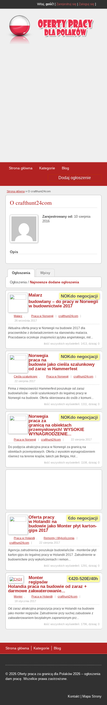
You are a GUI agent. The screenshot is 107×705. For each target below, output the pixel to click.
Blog (65, 168)
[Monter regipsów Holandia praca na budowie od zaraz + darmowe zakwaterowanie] (16, 579)
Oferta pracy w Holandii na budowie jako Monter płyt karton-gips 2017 (63, 524)
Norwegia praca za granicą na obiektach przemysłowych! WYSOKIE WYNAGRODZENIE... (56, 425)
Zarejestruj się (66, 4)
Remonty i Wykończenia (59, 538)
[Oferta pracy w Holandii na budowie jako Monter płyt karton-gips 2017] (18, 520)
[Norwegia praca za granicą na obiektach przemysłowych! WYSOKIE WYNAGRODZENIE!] (18, 420)
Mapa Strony (92, 696)
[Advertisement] (53, 101)
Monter (18, 596)
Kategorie (47, 168)
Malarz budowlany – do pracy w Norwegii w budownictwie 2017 (63, 300)
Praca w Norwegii (42, 315)
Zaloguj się (86, 4)
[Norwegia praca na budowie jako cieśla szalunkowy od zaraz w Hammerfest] (18, 359)
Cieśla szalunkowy (25, 376)
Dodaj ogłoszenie (74, 178)
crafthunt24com (68, 315)
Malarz (18, 315)
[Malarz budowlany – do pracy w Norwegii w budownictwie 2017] (18, 298)
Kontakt (73, 696)
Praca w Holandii (24, 538)
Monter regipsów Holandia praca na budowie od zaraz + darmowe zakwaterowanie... (47, 584)
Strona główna (20, 168)
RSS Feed (99, 4)
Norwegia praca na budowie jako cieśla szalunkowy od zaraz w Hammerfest (62, 362)
